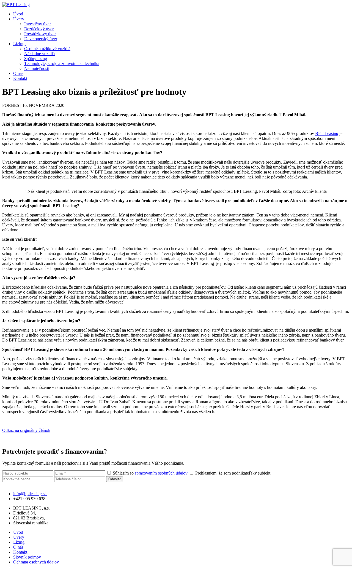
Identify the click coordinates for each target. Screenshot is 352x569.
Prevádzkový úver (40, 33)
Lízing (19, 43)
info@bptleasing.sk (30, 493)
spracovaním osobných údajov (161, 473)
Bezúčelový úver (39, 28)
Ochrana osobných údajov (36, 562)
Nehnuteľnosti (36, 68)
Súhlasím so (150, 473)
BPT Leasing (326, 133)
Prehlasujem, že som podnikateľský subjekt (232, 473)
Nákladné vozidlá (39, 53)
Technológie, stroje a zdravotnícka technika (61, 63)
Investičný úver (37, 23)
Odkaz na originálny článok (26, 430)
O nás (18, 73)
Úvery (19, 19)
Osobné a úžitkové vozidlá (47, 48)
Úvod (18, 14)
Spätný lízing (35, 58)
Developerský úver (40, 38)
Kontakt (20, 78)
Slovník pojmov (27, 557)
